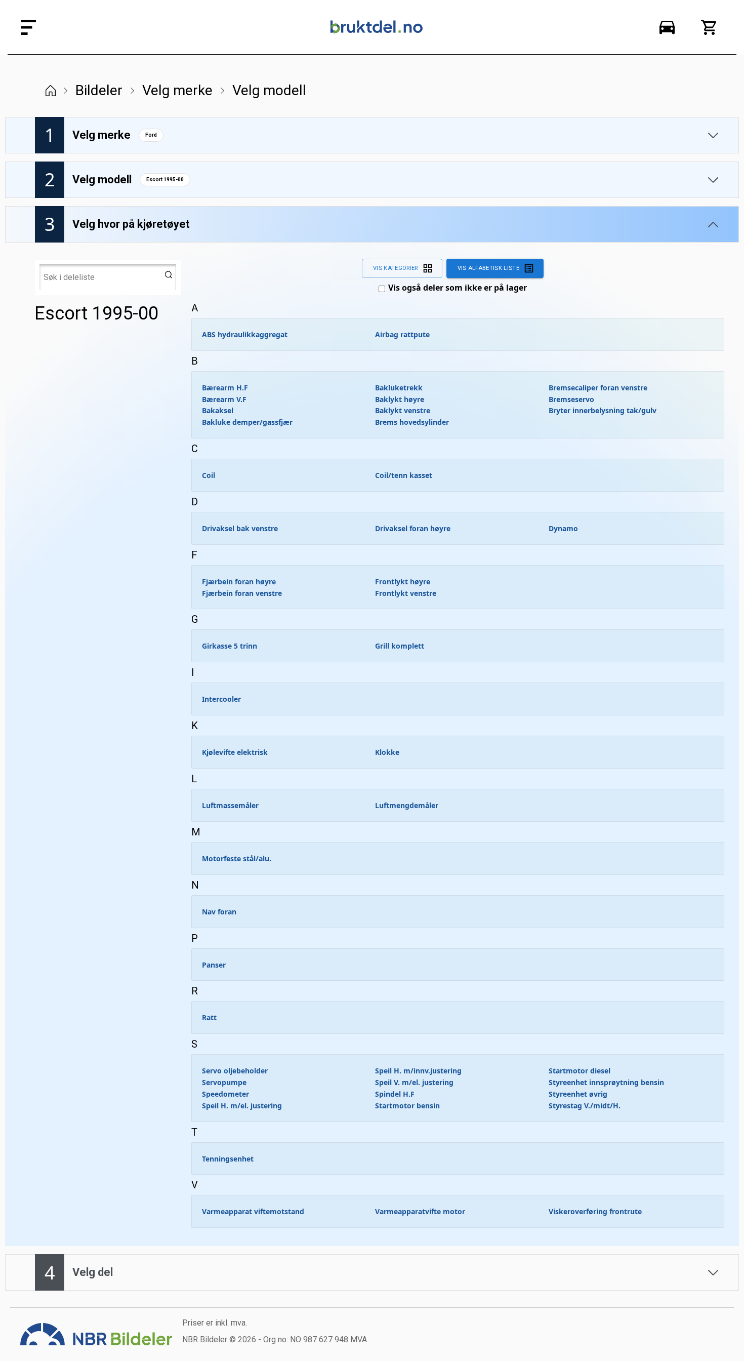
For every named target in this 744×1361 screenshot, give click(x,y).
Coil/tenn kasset (403, 475)
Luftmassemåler (230, 805)
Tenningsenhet (228, 1159)
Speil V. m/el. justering (414, 1082)
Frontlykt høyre (402, 581)
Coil (208, 475)
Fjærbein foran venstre (242, 593)
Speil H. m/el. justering (242, 1105)
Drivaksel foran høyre (412, 528)
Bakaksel (217, 410)
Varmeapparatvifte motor (420, 1211)
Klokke (387, 752)
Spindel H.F (395, 1094)
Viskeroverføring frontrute (595, 1211)
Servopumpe (224, 1082)
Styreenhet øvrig (578, 1094)
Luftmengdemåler (406, 805)
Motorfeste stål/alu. (236, 858)
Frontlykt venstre (405, 593)
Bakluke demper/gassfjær (247, 422)
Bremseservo (571, 399)
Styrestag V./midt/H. (585, 1105)
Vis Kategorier (395, 268)
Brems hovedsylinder (412, 422)
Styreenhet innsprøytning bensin (606, 1082)
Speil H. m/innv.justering (418, 1070)
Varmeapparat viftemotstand (253, 1211)
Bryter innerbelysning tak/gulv (602, 410)
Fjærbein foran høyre (239, 581)
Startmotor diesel (579, 1070)
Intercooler (221, 699)
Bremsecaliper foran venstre (598, 387)
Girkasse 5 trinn (229, 646)
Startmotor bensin (407, 1105)
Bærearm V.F (224, 399)
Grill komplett (399, 646)
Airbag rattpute (402, 334)
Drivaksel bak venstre (240, 528)
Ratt (209, 1017)
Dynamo (563, 528)
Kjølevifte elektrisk (235, 752)
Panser (214, 965)
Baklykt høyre (399, 399)
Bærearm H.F (225, 387)
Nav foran (219, 911)
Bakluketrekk (399, 387)
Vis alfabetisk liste (488, 268)
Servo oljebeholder (235, 1070)
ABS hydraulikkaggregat (244, 334)
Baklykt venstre (402, 410)
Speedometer (225, 1094)
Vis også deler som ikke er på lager (457, 287)
